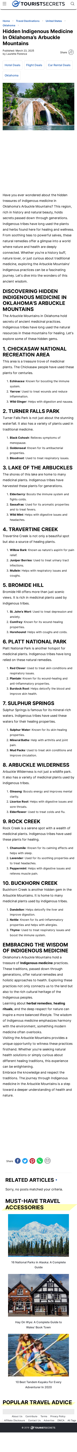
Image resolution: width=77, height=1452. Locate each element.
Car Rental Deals (59, 65)
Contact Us (34, 1420)
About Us (17, 1416)
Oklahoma (11, 75)
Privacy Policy (57, 1416)
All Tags (72, 1420)
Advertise (49, 1420)
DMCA (60, 1420)
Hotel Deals (12, 65)
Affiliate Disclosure (14, 1420)
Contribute (31, 1416)
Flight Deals (34, 65)
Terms (43, 1416)
